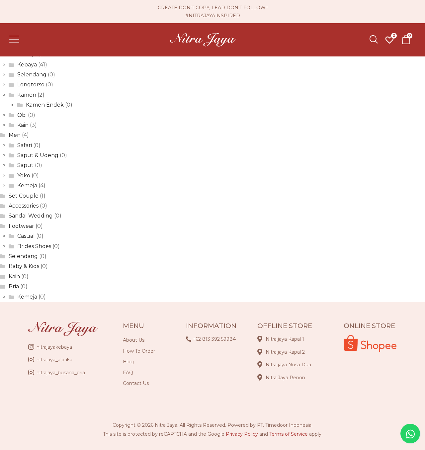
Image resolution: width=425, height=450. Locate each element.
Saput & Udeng (37, 155)
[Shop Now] (406, 39)
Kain (23, 125)
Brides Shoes (34, 246)
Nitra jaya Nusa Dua (288, 365)
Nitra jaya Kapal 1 (285, 339)
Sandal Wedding (31, 216)
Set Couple (24, 196)
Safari (24, 145)
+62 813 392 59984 (214, 339)
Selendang (31, 74)
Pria (14, 286)
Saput (25, 165)
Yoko (23, 175)
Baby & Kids (24, 266)
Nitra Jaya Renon (285, 378)
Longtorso (30, 84)
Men (15, 135)
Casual (26, 236)
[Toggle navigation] (16, 39)
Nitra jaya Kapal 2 (285, 352)
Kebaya (27, 64)
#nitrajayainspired (212, 16)
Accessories (24, 206)
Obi (22, 115)
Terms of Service (288, 434)
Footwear (21, 226)
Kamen (26, 95)
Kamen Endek (45, 105)
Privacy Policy (242, 434)
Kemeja (27, 185)
